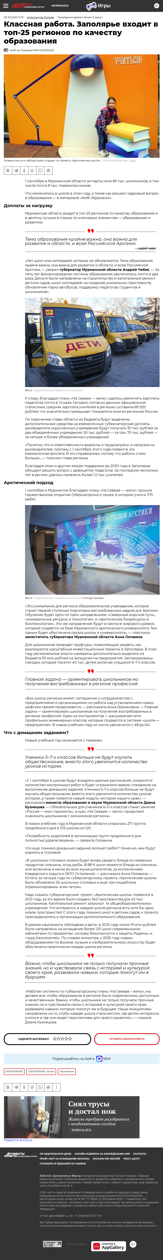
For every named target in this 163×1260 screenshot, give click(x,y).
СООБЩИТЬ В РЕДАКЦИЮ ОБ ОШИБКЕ (63, 1163)
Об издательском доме (55, 1154)
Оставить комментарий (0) (127, 1039)
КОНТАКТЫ (139, 1154)
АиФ (133, 160)
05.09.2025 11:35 (14, 17)
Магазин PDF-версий (106, 1158)
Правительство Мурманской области (58, 390)
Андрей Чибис (147, 248)
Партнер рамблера (76, 1244)
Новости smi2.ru (18, 1140)
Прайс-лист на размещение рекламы (64, 1158)
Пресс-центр (131, 1158)
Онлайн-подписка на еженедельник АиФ (102, 1154)
